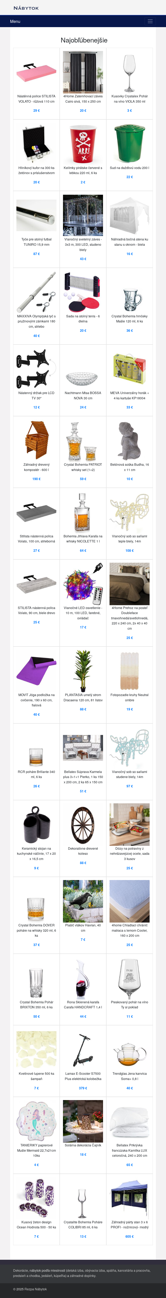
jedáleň (47, 1275)
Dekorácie (20, 1270)
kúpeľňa (59, 1275)
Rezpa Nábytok (35, 1289)
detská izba (75, 1270)
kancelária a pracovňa (134, 1270)
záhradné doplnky (82, 1275)
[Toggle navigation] (150, 21)
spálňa (111, 1270)
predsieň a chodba (26, 1275)
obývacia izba (95, 1270)
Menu (15, 21)
